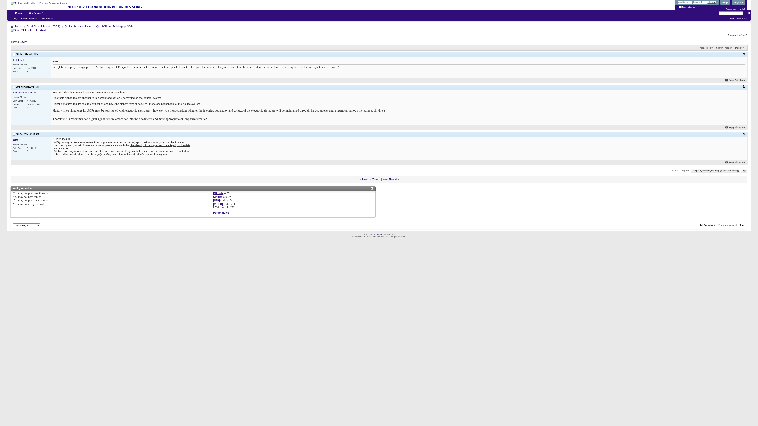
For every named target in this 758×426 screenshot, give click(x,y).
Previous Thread (371, 179)
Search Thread (723, 48)
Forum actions (28, 18)
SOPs (23, 41)
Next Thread (390, 179)
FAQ (15, 18)
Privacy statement (727, 225)
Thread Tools (705, 48)
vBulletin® (378, 234)
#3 (744, 134)
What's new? (36, 13)
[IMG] (216, 200)
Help (725, 2)
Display (738, 48)
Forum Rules (221, 212)
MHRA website (707, 225)
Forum (19, 13)
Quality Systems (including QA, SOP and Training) (94, 26)
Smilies (217, 196)
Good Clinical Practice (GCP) (43, 26)
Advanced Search (738, 18)
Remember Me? (689, 7)
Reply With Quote (737, 80)
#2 (744, 86)
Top (744, 171)
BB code (218, 193)
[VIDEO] (218, 204)
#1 (744, 54)
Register (738, 2)
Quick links (45, 18)
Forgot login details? (735, 9)
